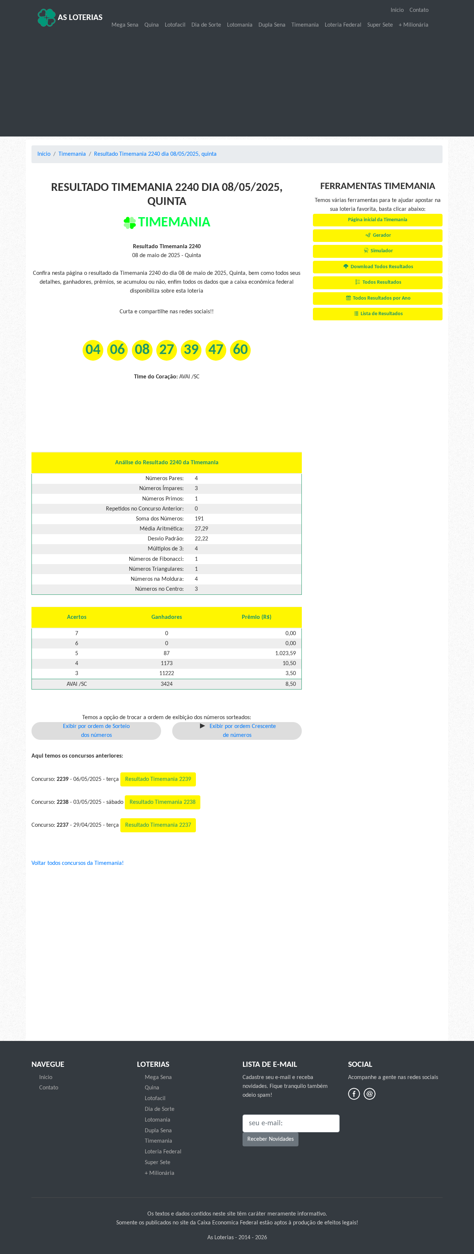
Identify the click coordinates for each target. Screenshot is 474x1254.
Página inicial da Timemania (377, 220)
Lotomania (240, 25)
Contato (419, 10)
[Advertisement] (237, 84)
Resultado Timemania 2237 (158, 825)
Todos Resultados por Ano (381, 298)
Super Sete (380, 25)
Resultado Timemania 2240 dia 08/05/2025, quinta (155, 154)
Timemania (305, 25)
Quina (151, 25)
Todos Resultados (381, 282)
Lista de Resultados (381, 313)
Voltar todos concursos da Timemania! (77, 863)
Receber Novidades (270, 1139)
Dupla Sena (272, 25)
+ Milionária (413, 25)
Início (43, 154)
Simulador (381, 251)
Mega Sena (124, 25)
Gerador (381, 235)
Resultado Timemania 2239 (158, 779)
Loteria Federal (343, 25)
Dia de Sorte (206, 25)
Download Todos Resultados (381, 266)
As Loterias (79, 18)
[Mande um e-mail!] (369, 1094)
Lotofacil (175, 25)
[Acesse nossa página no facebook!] (354, 1094)
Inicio (397, 10)
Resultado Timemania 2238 (163, 802)
